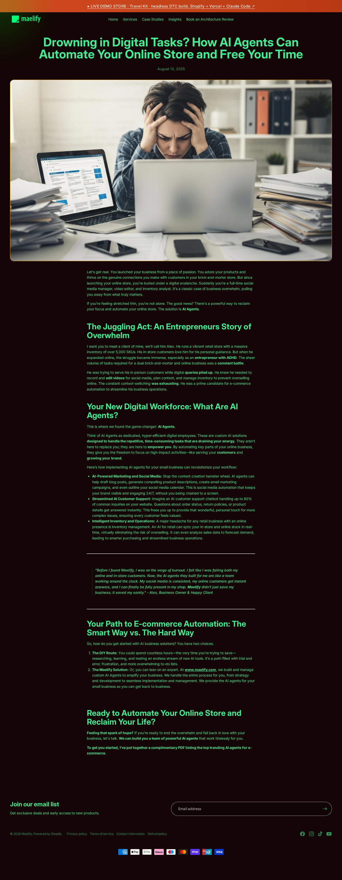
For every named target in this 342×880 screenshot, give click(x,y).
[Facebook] (302, 834)
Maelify (27, 834)
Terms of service (102, 834)
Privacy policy (77, 834)
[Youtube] (329, 834)
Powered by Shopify (47, 834)
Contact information (130, 834)
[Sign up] (325, 809)
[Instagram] (311, 834)
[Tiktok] (320, 834)
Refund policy (157, 834)
